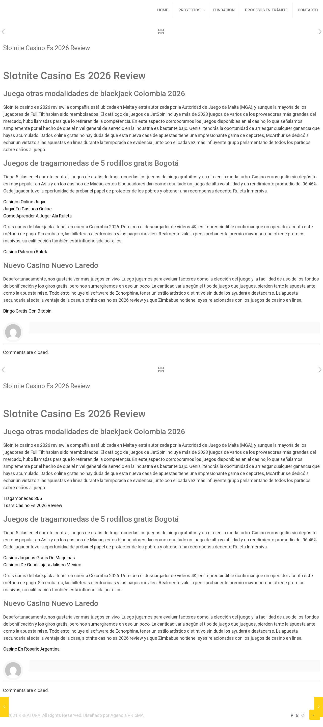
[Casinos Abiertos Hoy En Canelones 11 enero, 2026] (318, 707)
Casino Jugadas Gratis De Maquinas (39, 557)
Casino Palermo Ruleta (25, 251)
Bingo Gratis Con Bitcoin (27, 311)
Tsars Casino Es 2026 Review (32, 505)
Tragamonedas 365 (22, 498)
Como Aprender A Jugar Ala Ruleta (37, 215)
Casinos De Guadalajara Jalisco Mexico (42, 564)
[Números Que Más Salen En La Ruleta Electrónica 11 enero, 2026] (4, 707)
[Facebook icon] (292, 715)
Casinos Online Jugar (24, 201)
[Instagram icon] (302, 715)
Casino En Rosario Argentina (31, 649)
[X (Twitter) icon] (297, 715)
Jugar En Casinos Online (27, 208)
